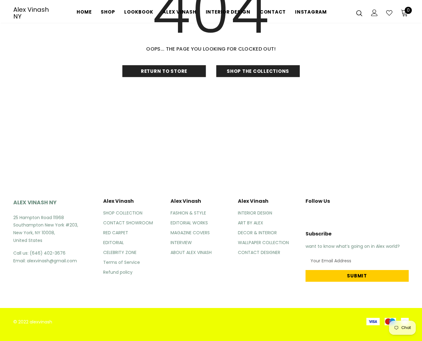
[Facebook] (306, 215)
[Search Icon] (359, 13)
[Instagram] (321, 215)
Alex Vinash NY (31, 13)
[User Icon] (374, 13)
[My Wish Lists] (389, 13)
